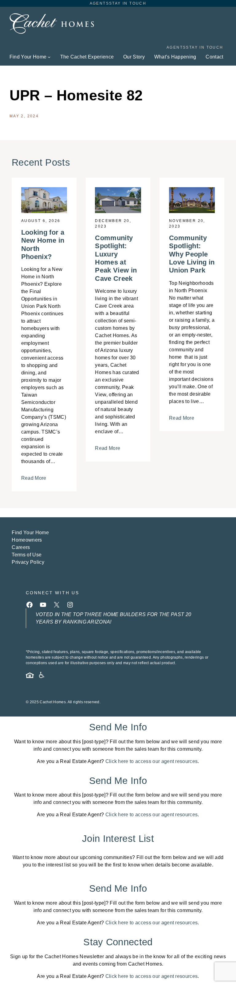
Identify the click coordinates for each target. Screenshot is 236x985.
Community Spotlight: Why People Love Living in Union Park (191, 254)
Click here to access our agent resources (151, 761)
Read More (33, 478)
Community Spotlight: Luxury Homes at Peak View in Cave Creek (116, 258)
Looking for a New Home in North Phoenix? (43, 244)
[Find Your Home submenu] (49, 57)
